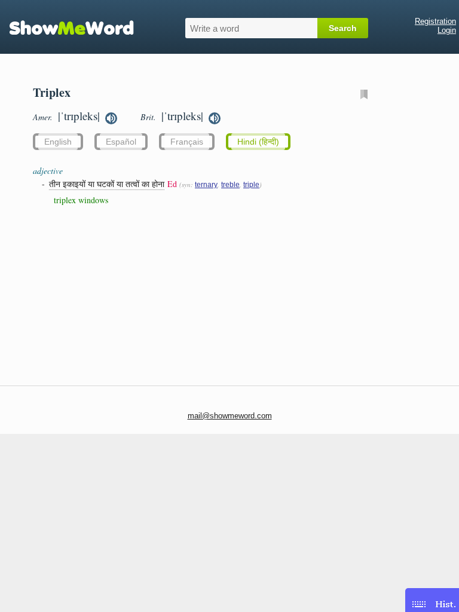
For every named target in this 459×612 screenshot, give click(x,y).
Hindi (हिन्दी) (258, 141)
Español (121, 141)
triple (251, 184)
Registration (435, 21)
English (58, 141)
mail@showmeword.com (230, 415)
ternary (206, 184)
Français (186, 141)
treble (230, 184)
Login (446, 30)
